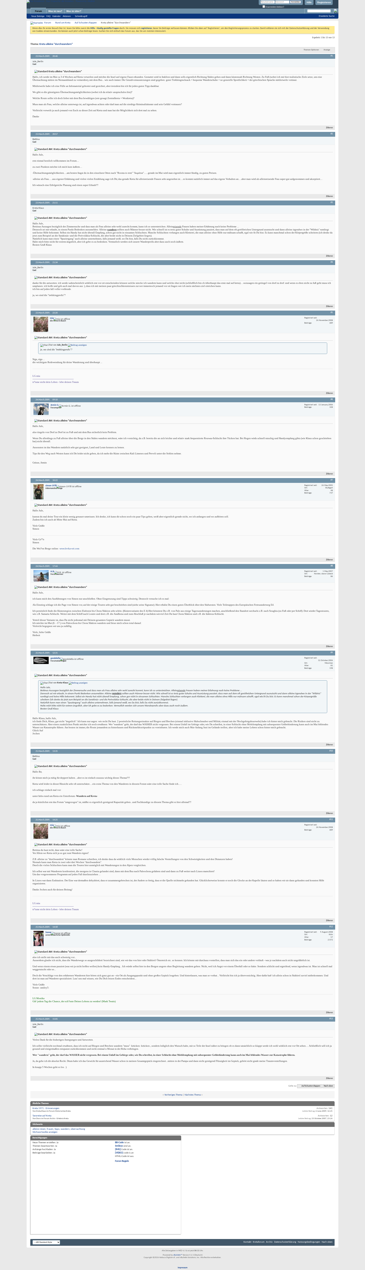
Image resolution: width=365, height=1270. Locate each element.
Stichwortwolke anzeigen (45, 1132)
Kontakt (247, 1242)
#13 (331, 1019)
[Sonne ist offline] (38, 938)
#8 (332, 566)
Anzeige (327, 50)
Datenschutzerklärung (285, 1242)
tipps (57, 1129)
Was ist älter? (73, 11)
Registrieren (324, 2)
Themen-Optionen (311, 50)
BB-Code (119, 1142)
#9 (332, 652)
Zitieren (329, 128)
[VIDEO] (119, 1153)
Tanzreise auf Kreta (42, 1116)
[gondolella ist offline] (41, 660)
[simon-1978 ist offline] (38, 491)
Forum (38, 11)
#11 (331, 819)
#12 (331, 927)
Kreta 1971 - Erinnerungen (46, 1108)
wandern (65, 1129)
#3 (332, 202)
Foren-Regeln (122, 1161)
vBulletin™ (177, 1255)
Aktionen (67, 16)
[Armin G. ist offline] (41, 409)
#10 (331, 751)
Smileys (119, 1146)
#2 (332, 134)
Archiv (269, 1242)
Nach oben (328, 1086)
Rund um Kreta (62, 22)
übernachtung (78, 1129)
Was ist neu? (55, 11)
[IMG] (118, 1149)
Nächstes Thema (193, 1095)
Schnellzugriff (81, 16)
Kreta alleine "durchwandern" (56, 44)
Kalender (56, 16)
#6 (332, 399)
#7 (332, 480)
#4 (332, 262)
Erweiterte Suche (327, 16)
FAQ (48, 16)
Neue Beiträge (37, 16)
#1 (332, 56)
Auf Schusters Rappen (86, 22)
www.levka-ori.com (69, 548)
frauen (50, 1129)
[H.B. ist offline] (41, 575)
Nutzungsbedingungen (309, 1242)
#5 (332, 312)
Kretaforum (258, 1242)
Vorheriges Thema (173, 1095)
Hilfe (309, 2)
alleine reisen (39, 1129)
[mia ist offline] (40, 324)
